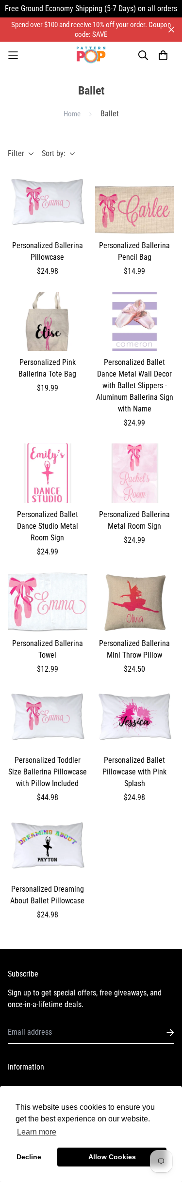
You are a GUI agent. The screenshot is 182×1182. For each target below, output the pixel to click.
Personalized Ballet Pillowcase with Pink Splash (134, 772)
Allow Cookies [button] (112, 1157)
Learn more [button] (36, 1132)
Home (72, 114)
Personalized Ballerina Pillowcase (47, 251)
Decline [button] (29, 1157)
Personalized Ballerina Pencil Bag (134, 251)
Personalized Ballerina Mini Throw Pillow (134, 649)
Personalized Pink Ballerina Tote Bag (47, 368)
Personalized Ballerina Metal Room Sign (134, 520)
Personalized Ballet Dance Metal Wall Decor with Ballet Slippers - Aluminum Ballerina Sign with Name (134, 385)
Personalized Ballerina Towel (47, 649)
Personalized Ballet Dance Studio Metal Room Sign (47, 526)
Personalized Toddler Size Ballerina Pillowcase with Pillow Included (47, 772)
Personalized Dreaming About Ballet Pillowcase (47, 894)
